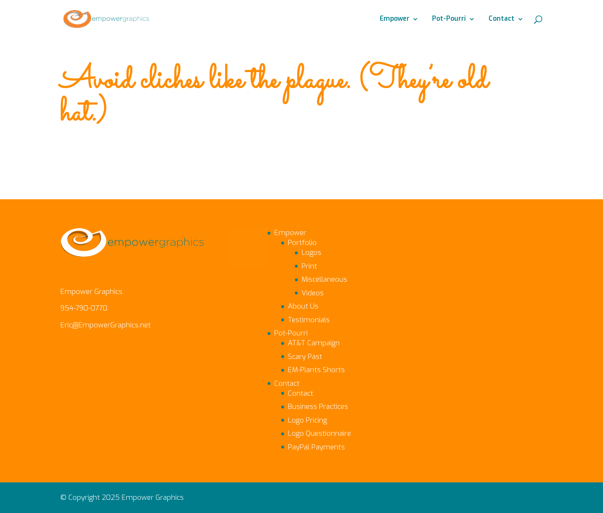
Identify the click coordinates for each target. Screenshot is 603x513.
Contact (501, 19)
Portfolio (302, 242)
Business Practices (318, 406)
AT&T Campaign (314, 343)
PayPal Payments (316, 447)
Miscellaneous (324, 279)
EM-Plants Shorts (316, 370)
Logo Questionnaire (319, 433)
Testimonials (309, 320)
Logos (311, 252)
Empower (394, 19)
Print (309, 266)
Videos (313, 293)
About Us (303, 306)
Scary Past (305, 356)
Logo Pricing (307, 420)
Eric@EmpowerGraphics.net (105, 325)
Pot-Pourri (449, 19)
